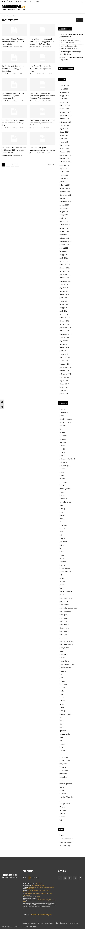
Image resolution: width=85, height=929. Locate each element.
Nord (61, 651)
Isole (61, 532)
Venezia (62, 817)
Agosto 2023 (64, 205)
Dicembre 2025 (65, 112)
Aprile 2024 (64, 178)
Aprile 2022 (64, 258)
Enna (61, 505)
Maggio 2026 (64, 95)
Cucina (62, 495)
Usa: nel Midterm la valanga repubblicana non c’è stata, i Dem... (13, 122)
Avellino (62, 426)
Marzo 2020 (64, 314)
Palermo (63, 658)
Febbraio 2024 (65, 185)
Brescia (62, 446)
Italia (61, 535)
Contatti (33, 923)
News (62, 595)
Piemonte (63, 671)
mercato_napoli (65, 572)
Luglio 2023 (64, 208)
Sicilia (61, 717)
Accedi (37, 1)
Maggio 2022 (64, 255)
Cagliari (62, 452)
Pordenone (64, 684)
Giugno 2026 (64, 92)
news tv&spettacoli (66, 644)
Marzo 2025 (64, 142)
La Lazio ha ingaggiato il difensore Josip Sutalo (71, 59)
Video (62, 820)
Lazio (61, 552)
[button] (81, 1)
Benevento (63, 436)
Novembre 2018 (65, 367)
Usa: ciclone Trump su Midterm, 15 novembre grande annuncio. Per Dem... (42, 122)
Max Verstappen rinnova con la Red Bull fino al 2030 (70, 41)
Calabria (62, 456)
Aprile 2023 (64, 218)
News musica (64, 628)
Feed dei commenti (66, 842)
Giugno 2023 (64, 211)
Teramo (62, 750)
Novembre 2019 (65, 327)
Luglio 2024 (64, 168)
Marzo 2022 (64, 261)
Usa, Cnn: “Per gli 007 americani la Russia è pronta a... (42, 148)
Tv (60, 800)
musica (62, 585)
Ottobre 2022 (64, 238)
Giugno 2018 (64, 384)
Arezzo (62, 416)
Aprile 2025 (64, 139)
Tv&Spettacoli (65, 804)
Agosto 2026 (64, 86)
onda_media (64, 654)
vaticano (63, 810)
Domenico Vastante (7, 46)
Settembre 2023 (65, 202)
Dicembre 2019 (65, 324)
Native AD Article (66, 591)
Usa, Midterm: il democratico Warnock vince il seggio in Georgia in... (13, 68)
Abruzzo (62, 409)
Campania (63, 462)
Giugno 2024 (64, 172)
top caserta (64, 757)
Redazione (25, 923)
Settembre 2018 (65, 374)
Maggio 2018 (64, 387)
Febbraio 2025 (65, 145)
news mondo (64, 625)
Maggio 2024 (64, 175)
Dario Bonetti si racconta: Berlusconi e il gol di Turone (69, 47)
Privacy (40, 923)
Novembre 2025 (65, 115)
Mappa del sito (73, 923)
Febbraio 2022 (65, 264)
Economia (63, 499)
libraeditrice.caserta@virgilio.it (41, 914)
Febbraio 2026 (65, 105)
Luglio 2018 (64, 380)
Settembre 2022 (65, 241)
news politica (64, 631)
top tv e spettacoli (66, 784)
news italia (63, 621)
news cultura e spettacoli (68, 608)
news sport (64, 634)
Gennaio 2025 (65, 148)
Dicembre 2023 (65, 192)
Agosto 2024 (64, 165)
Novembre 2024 (65, 155)
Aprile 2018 (64, 390)
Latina (62, 545)
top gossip (63, 764)
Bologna (63, 442)
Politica (62, 681)
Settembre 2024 (65, 162)
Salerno (62, 701)
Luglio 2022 (64, 248)
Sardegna (63, 707)
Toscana (63, 794)
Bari (61, 429)
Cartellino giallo (65, 465)
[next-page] (17, 164)
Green (62, 522)
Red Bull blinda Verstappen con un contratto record (71, 36)
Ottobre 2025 (64, 119)
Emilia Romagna (65, 502)
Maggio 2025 (64, 135)
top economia (65, 760)
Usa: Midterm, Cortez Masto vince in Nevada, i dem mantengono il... (13, 95)
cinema (62, 479)
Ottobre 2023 (64, 198)
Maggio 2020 (64, 308)
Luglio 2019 (64, 341)
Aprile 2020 (64, 311)
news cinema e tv (66, 598)
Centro (62, 475)
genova (62, 515)
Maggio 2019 (64, 347)
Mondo (62, 581)
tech (61, 747)
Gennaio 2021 (65, 304)
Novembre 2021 (65, 274)
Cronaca (63, 485)
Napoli (62, 588)
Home (3, 16)
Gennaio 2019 (65, 361)
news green (64, 618)
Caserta (62, 469)
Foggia (62, 512)
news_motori (64, 648)
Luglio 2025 (64, 129)
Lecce (62, 555)
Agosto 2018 (64, 377)
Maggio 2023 (64, 215)
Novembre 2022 (65, 235)
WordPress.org (65, 845)
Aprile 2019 (64, 351)
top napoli (63, 774)
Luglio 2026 (64, 89)
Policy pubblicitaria (61, 923)
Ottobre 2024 (64, 158)
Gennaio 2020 (65, 321)
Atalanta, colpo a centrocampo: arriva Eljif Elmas (70, 53)
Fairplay (62, 509)
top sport (63, 780)
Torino (62, 790)
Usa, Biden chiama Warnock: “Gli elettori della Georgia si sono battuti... (13, 41)
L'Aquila (62, 538)
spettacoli (63, 731)
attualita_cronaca (66, 419)
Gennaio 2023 (65, 228)
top (61, 754)
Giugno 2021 (64, 291)
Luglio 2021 (64, 288)
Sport (61, 737)
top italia (63, 767)
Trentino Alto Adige (66, 797)
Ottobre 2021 (64, 278)
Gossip (62, 518)
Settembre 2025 (65, 122)
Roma (62, 697)
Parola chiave (64, 661)
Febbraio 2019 (65, 357)
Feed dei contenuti (66, 839)
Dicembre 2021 (65, 271)
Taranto (62, 744)
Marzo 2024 (64, 182)
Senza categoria (65, 714)
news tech (63, 638)
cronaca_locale (65, 489)
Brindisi (62, 449)
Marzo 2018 (64, 394)
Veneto (62, 813)
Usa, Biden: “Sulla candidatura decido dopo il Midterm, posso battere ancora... (14, 150)
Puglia (62, 691)
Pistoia (62, 678)
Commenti (63, 482)
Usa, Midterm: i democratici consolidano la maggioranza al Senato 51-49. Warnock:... (42, 41)
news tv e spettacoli (67, 641)
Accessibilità (49, 923)
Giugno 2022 (64, 251)
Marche (62, 565)
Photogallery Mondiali (67, 664)
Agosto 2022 (64, 245)
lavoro (62, 548)
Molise (62, 578)
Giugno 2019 (64, 344)
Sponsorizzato (65, 734)
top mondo (64, 770)
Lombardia (63, 562)
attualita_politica (65, 422)
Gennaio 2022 (65, 268)
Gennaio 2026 (65, 109)
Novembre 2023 (65, 195)
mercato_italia (65, 568)
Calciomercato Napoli (67, 459)
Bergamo (63, 439)
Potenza (63, 688)
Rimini (62, 694)
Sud (61, 741)
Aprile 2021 (64, 298)
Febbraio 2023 (65, 225)
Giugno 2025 (64, 132)
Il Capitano (63, 525)
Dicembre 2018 (65, 364)
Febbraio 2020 (65, 318)
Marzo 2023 (64, 221)
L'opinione (63, 542)
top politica (64, 777)
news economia (65, 611)
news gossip (64, 615)
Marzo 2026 (64, 102)
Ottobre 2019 (64, 331)
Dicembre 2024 (65, 152)
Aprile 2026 (64, 99)
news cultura (64, 605)
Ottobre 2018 (64, 371)
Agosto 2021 (64, 284)
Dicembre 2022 (65, 231)
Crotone (62, 492)
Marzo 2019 (64, 354)
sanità (62, 704)
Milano (62, 575)
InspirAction (64, 528)
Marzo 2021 (64, 301)
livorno (62, 558)
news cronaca (65, 601)
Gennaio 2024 (65, 188)
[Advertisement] (54, 7)
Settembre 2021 (65, 281)
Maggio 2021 (64, 294)
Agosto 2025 (64, 125)
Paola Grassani (34, 128)
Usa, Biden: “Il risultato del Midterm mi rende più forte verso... (40, 68)
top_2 (62, 787)
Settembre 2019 (65, 334)
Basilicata (63, 432)
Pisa (61, 674)
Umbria (62, 807)
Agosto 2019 (64, 337)
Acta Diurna (64, 412)
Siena (61, 724)
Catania (62, 472)
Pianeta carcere (65, 668)
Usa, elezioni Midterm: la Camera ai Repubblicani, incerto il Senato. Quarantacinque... (42, 95)
